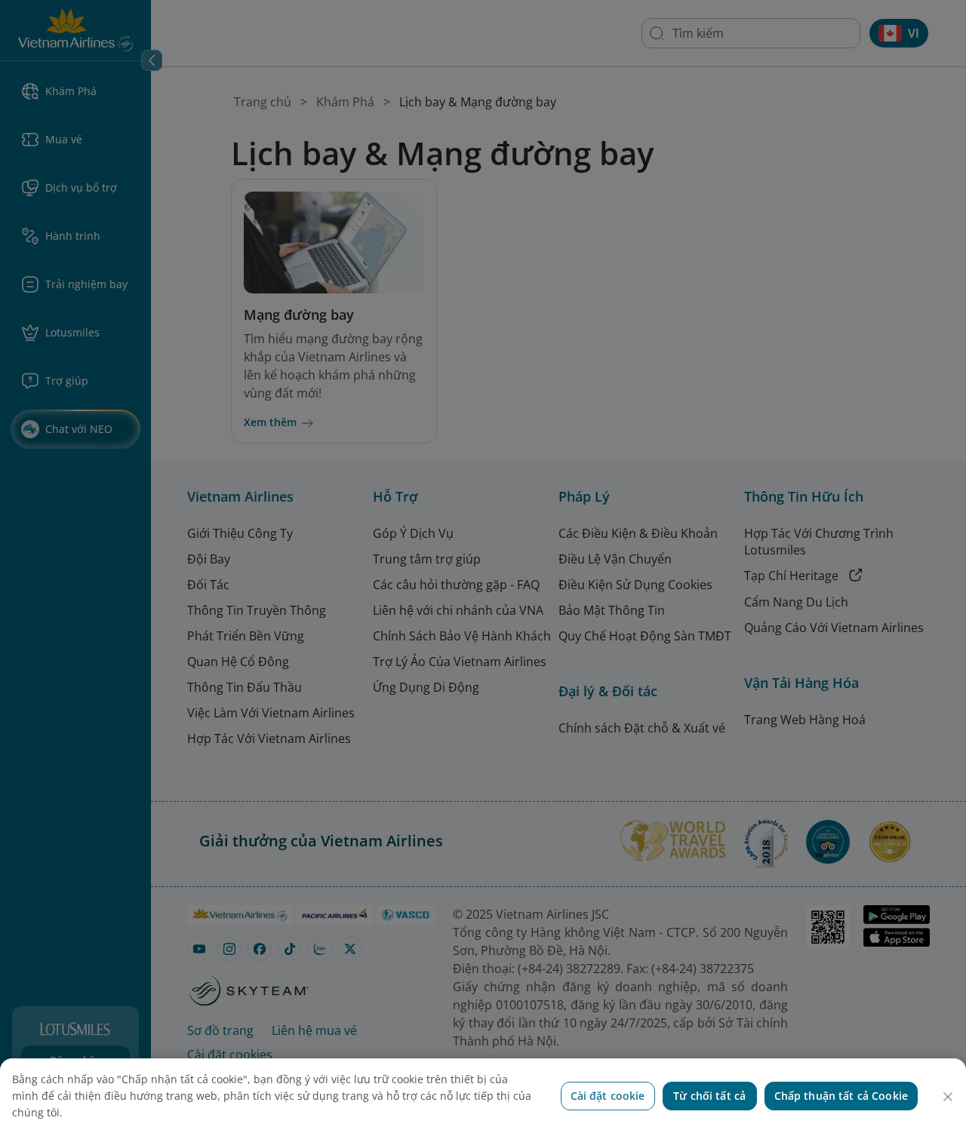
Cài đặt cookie (608, 1095)
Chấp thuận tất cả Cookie (841, 1095)
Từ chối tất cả (709, 1095)
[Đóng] (948, 1097)
